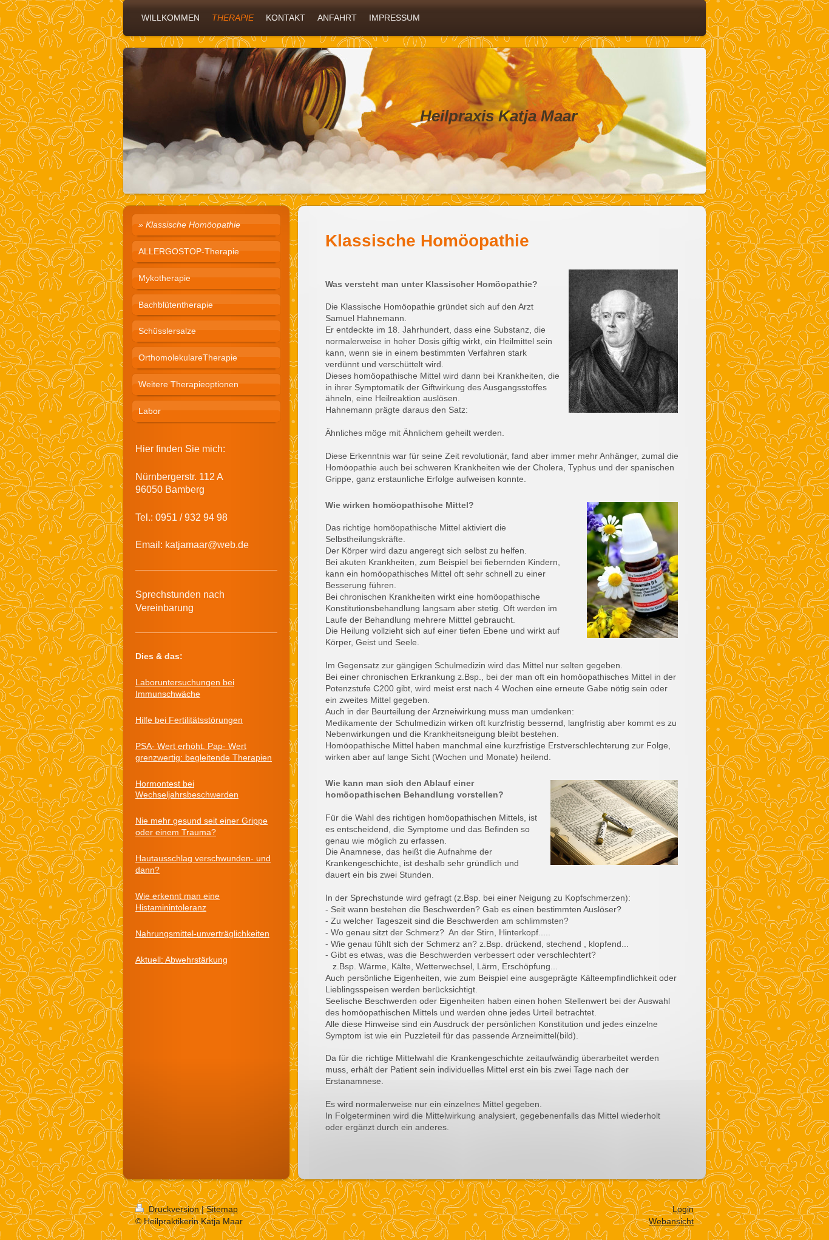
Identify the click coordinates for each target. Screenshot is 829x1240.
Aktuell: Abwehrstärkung (181, 959)
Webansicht (671, 1221)
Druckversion (173, 1209)
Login (683, 1209)
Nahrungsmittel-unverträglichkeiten (202, 933)
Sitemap (222, 1209)
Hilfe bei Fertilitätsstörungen (189, 720)
